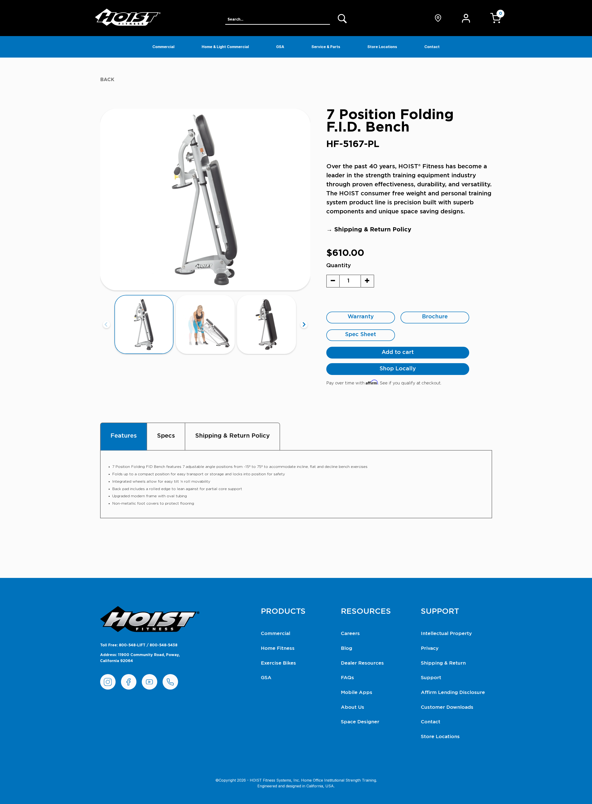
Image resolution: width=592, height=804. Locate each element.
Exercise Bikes (278, 663)
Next (304, 324)
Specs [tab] (166, 436)
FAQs (347, 677)
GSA (280, 46)
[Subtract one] (333, 281)
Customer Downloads (447, 707)
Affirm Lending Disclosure (453, 692)
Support (431, 677)
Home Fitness (278, 648)
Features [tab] (124, 436)
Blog (346, 648)
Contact (432, 46)
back (107, 79)
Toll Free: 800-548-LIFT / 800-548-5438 (138, 645)
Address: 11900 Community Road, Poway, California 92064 (140, 658)
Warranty (361, 316)
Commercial (163, 46)
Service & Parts (325, 46)
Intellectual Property (446, 633)
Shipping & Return (443, 663)
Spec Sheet (360, 334)
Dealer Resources (362, 663)
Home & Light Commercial (225, 46)
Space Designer (360, 721)
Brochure (435, 316)
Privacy (430, 648)
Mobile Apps (356, 692)
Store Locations (382, 46)
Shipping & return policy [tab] (232, 436)
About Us (352, 707)
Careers (350, 633)
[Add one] (367, 281)
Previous (106, 324)
